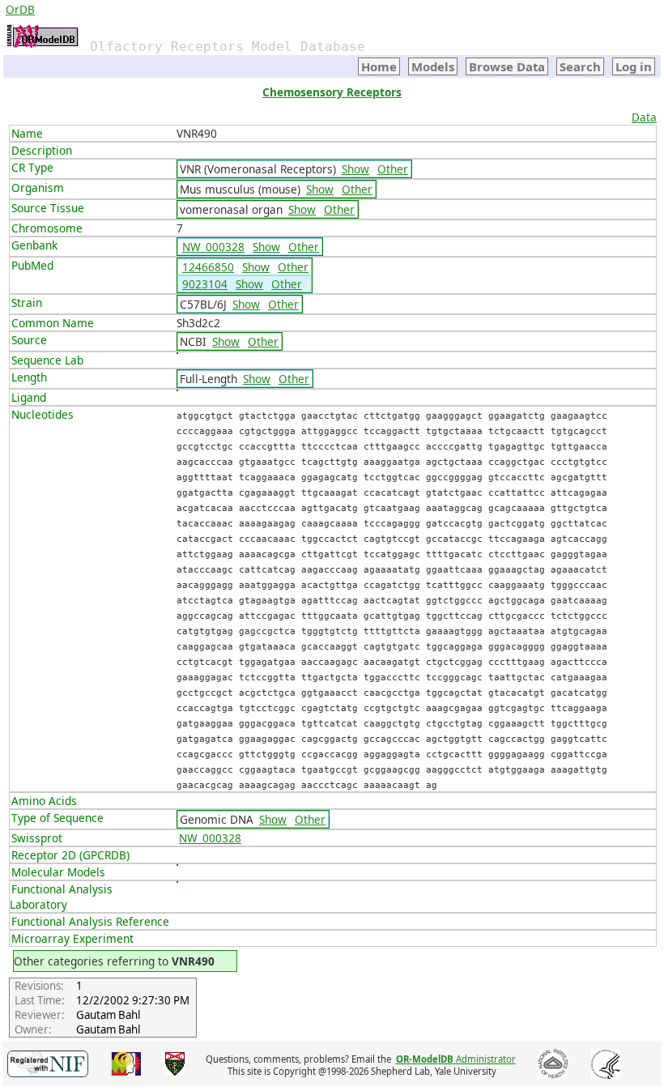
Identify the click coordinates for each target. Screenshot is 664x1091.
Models (432, 66)
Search (580, 66)
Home (379, 66)
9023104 (205, 284)
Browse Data (507, 66)
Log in (633, 66)
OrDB (20, 9)
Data (644, 117)
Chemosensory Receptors (332, 92)
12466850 (208, 267)
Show (355, 169)
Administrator (456, 1059)
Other (392, 169)
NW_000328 (213, 246)
